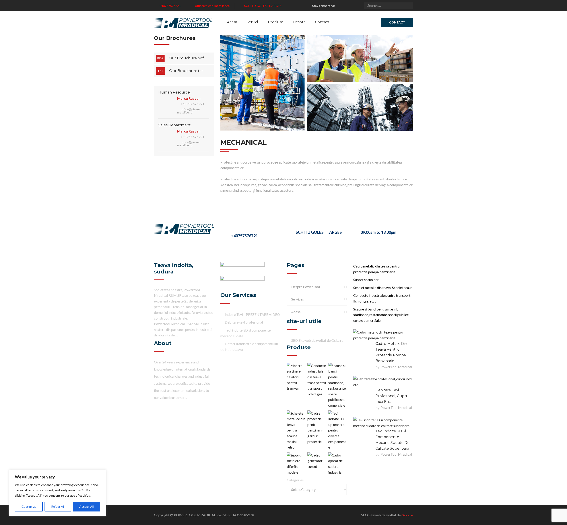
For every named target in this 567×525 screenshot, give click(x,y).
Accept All (86, 506)
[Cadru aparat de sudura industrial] (337, 463)
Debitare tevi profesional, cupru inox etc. (392, 396)
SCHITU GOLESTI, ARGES (263, 6)
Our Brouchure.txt (186, 71)
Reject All (57, 506)
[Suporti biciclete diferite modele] (296, 463)
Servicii (252, 22)
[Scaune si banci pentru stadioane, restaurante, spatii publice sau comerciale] (337, 385)
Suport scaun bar (366, 279)
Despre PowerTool (305, 287)
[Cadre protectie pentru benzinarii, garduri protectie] (316, 427)
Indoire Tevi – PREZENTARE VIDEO (252, 314)
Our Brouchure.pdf (186, 58)
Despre (299, 22)
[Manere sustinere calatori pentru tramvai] (296, 377)
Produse (275, 22)
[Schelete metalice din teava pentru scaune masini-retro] (296, 430)
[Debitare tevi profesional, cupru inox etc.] (383, 381)
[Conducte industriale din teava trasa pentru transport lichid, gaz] (316, 380)
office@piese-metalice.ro (212, 6)
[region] (57, 493)
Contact (322, 22)
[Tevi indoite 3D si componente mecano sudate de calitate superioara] (383, 422)
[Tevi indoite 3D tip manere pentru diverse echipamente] (337, 430)
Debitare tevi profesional (244, 322)
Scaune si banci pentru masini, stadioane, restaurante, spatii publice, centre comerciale (381, 314)
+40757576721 (170, 6)
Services (297, 299)
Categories (295, 480)
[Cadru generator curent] (316, 460)
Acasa (232, 22)
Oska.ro (407, 515)
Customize (28, 506)
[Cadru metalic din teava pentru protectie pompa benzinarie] (383, 335)
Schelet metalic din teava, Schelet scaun (382, 287)
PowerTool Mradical (396, 367)
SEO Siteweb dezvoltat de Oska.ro (317, 340)
